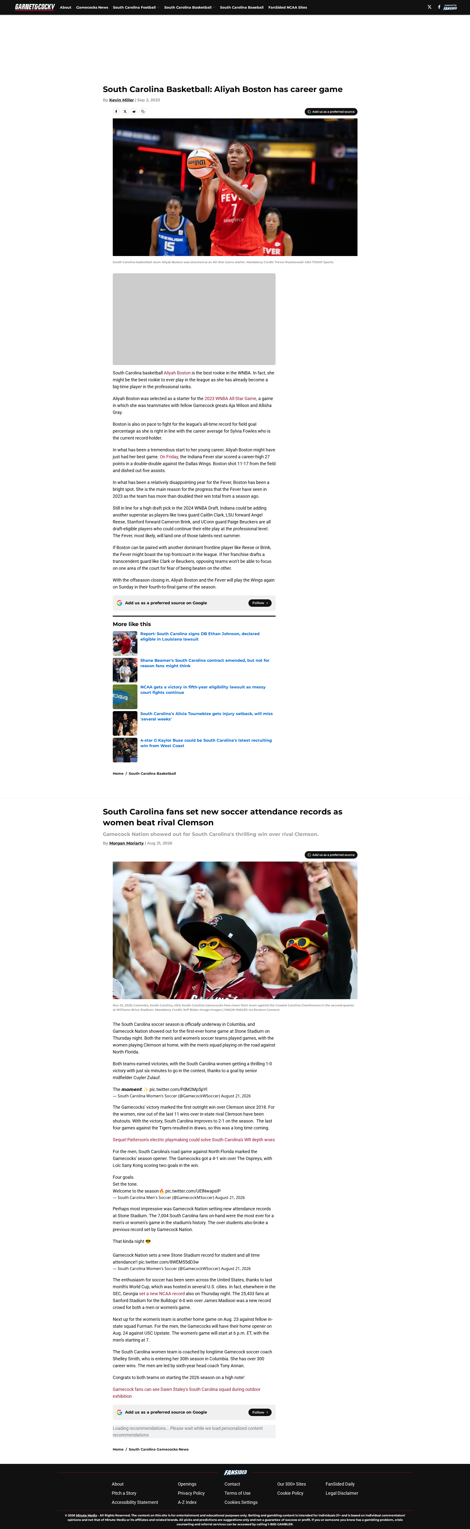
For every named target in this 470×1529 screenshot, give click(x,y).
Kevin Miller (121, 100)
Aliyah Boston (177, 372)
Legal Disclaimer (342, 1493)
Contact (232, 1484)
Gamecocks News (92, 7)
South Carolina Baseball (241, 7)
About (65, 7)
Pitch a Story (124, 1493)
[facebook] (439, 7)
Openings (187, 1484)
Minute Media (86, 1515)
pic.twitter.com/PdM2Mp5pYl (178, 1089)
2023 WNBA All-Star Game (230, 398)
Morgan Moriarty (126, 843)
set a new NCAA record (162, 1293)
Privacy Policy (191, 1493)
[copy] (142, 111)
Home (118, 773)
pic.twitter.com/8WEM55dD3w (169, 1262)
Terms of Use (238, 1493)
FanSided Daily (340, 1484)
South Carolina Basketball (152, 773)
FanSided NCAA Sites (287, 7)
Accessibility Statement (135, 1502)
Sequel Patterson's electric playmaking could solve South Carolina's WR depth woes (194, 1139)
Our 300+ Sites (291, 1484)
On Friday (169, 456)
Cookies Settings (241, 1502)
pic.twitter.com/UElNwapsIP (193, 1191)
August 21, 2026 (236, 1096)
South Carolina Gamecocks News (158, 1449)
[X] (430, 7)
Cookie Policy (290, 1493)
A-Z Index (187, 1502)
